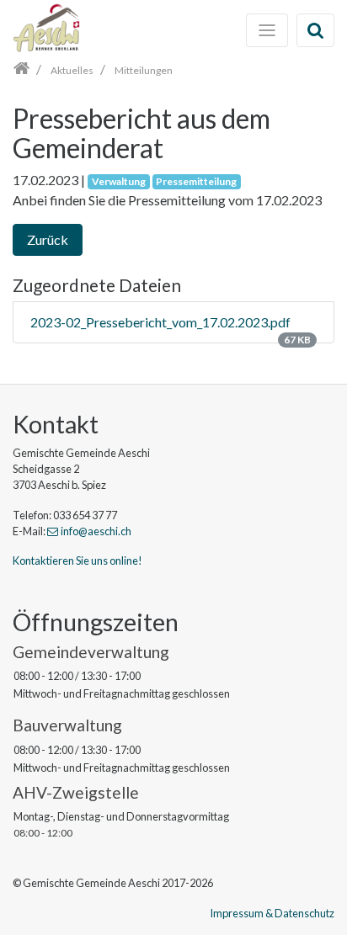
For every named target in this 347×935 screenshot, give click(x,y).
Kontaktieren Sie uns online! (77, 560)
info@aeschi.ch (96, 531)
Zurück (47, 239)
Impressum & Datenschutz (272, 913)
